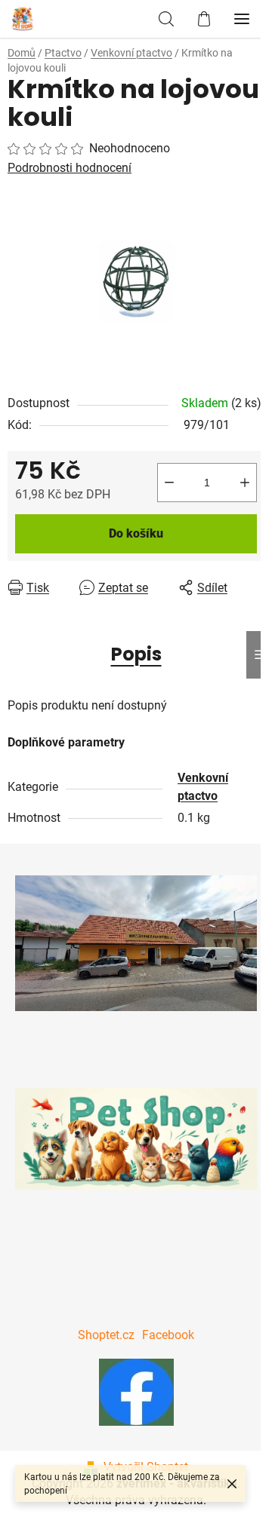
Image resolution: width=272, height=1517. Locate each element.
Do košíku (136, 533)
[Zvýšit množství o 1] (244, 482)
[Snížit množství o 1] (169, 482)
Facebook (168, 1335)
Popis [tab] (136, 654)
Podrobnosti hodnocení (69, 168)
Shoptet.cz (106, 1335)
